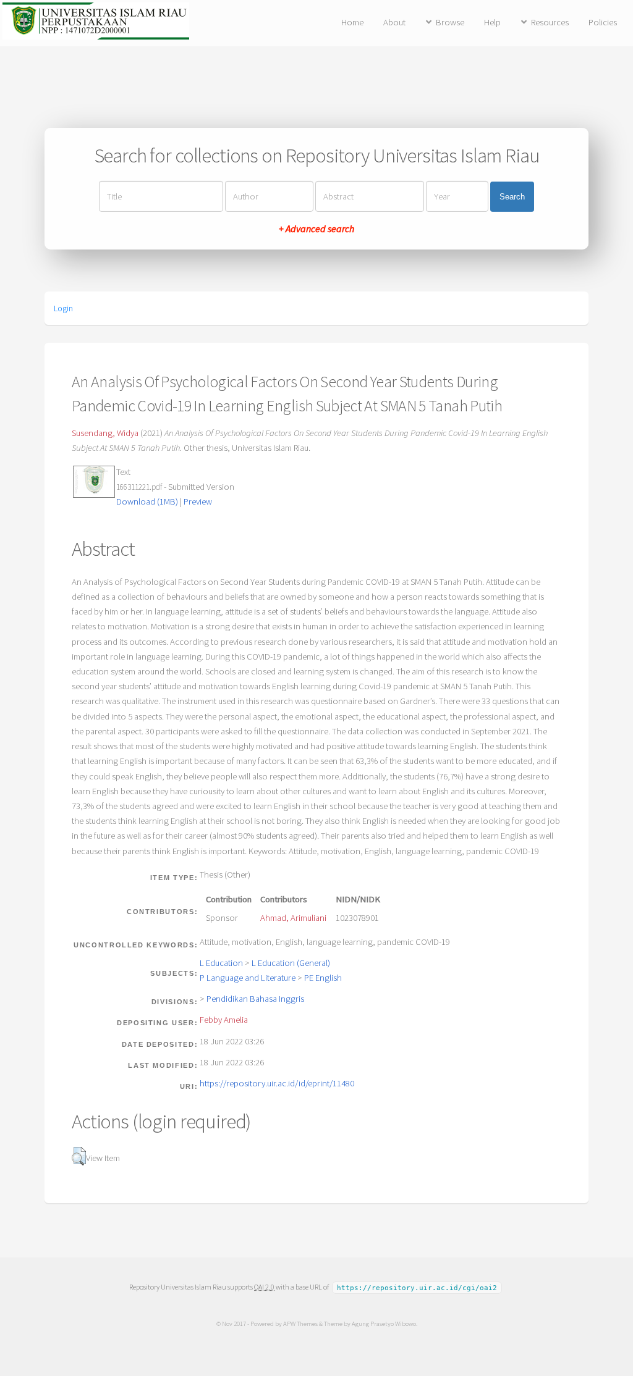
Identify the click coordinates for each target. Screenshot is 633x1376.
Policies (602, 22)
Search (512, 196)
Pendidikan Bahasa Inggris (255, 998)
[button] (79, 1156)
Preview (198, 501)
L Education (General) (291, 962)
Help (492, 22)
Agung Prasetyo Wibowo (384, 1323)
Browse (450, 22)
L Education (221, 962)
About (394, 22)
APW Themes (300, 1323)
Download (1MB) (147, 501)
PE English (323, 977)
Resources (550, 22)
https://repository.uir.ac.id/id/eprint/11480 (277, 1083)
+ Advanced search (316, 228)
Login (63, 308)
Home (352, 22)
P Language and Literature (247, 977)
